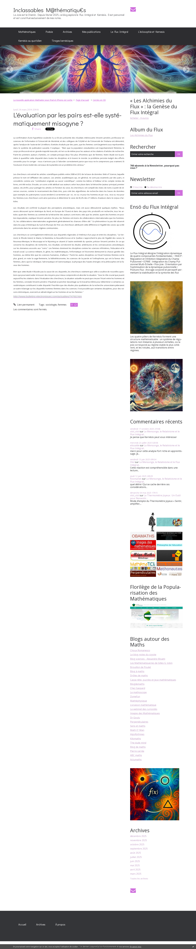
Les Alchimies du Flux (141, 135)
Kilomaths (135, 738)
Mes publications (91, 31)
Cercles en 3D (99, 100)
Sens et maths (137, 726)
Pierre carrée (137, 751)
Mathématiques (27, 31)
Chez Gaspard (137, 688)
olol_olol (134, 431)
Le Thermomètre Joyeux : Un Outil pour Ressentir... (155, 497)
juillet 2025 (136, 857)
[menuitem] (27, 31)
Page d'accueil (82, 100)
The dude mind (138, 742)
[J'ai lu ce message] (193, 946)
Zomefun (135, 696)
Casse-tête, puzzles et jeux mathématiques (153, 679)
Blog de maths (138, 746)
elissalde (134, 445)
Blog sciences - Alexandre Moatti (147, 658)
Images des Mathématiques (145, 713)
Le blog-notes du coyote (143, 654)
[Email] (133, 9)
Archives (67, 31)
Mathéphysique (138, 700)
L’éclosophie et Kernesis (151, 31)
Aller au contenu (10, 2)
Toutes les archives (139, 878)
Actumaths (136, 759)
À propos (60, 924)
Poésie (49, 31)
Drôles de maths (139, 675)
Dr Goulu (135, 717)
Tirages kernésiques (62, 40)
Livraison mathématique (143, 705)
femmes (62, 304)
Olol (132, 462)
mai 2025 (135, 865)
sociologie (51, 304)
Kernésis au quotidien (30, 40)
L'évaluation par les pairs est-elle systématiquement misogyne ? (67, 119)
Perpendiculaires (139, 721)
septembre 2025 (139, 848)
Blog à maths (137, 671)
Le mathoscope (138, 692)
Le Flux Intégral (119, 31)
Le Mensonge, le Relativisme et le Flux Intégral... (155, 433)
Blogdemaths (137, 684)
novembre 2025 (138, 840)
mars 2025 (135, 873)
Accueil (22, 924)
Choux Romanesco (140, 650)
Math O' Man (137, 730)
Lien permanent (25, 304)
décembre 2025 (138, 836)
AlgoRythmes (137, 734)
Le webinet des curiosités (143, 709)
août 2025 (135, 852)
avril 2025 (135, 869)
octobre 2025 (137, 844)
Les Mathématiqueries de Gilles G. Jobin (151, 663)
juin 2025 (135, 861)
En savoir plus (135, 946)
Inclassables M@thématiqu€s (49, 10)
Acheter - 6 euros (139, 118)
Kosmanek (135, 478)
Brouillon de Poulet (140, 667)
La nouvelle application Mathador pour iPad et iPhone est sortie (42, 100)
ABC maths (136, 755)
